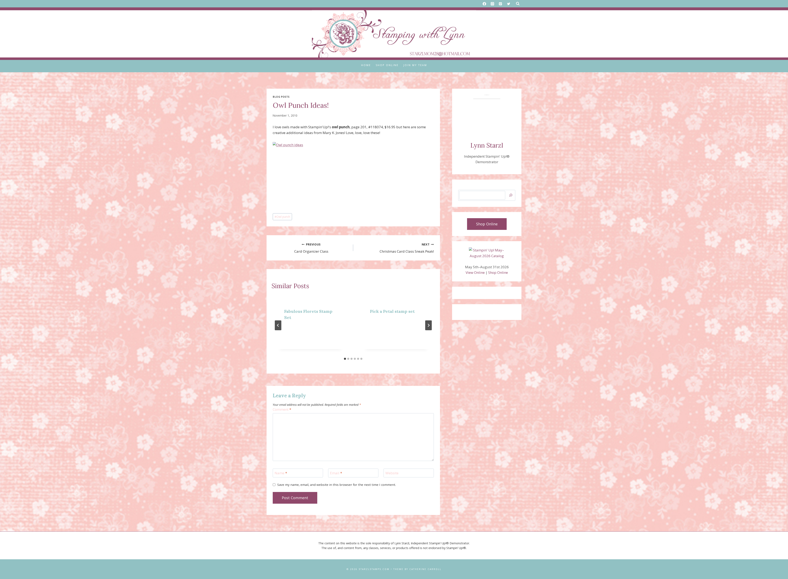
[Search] (510, 195)
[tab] (345, 359)
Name (281, 473)
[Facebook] (484, 3)
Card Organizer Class (311, 248)
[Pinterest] (500, 3)
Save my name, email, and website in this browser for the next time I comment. (336, 485)
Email (336, 473)
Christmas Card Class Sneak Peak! (407, 248)
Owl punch (282, 217)
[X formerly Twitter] (508, 3)
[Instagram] (492, 3)
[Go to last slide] (278, 325)
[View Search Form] (517, 3)
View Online (475, 272)
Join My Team (415, 65)
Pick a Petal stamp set (392, 311)
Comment (282, 409)
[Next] (428, 325)
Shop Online (387, 65)
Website (392, 473)
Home (366, 65)
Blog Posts (281, 96)
